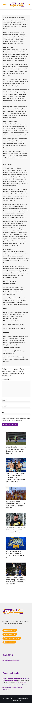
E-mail (4, 406)
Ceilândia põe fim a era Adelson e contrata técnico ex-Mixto (15, 530)
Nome (4, 400)
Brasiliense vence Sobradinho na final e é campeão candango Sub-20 (15, 505)
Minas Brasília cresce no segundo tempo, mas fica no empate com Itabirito (16, 450)
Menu (5, 5)
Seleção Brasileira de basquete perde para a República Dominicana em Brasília (15, 581)
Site (3, 412)
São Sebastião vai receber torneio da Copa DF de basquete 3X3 (15, 554)
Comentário (6, 380)
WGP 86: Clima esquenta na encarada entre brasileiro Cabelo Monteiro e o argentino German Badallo (16, 477)
